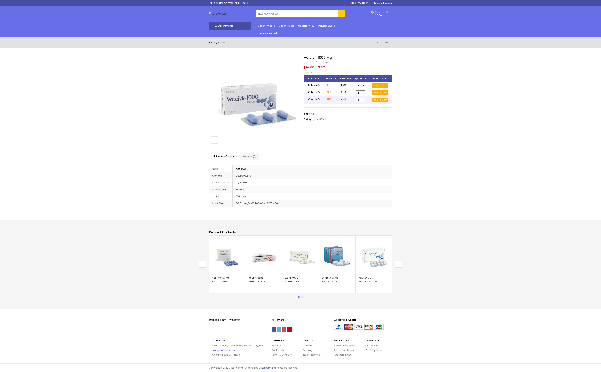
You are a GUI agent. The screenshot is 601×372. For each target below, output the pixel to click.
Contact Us (278, 350)
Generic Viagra (266, 25)
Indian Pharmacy (312, 354)
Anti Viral (223, 42)
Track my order (359, 2)
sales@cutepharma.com (225, 350)
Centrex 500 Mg (220, 277)
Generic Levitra (326, 25)
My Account (372, 345)
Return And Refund (344, 350)
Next (387, 42)
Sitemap (307, 345)
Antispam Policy (343, 354)
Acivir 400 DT (292, 277)
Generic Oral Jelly (268, 33)
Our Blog (307, 350)
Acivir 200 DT (366, 277)
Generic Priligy (306, 25)
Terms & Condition (282, 354)
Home (212, 42)
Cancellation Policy (344, 345)
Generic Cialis (286, 25)
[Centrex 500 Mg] (227, 256)
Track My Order (373, 350)
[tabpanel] (227, 264)
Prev (378, 42)
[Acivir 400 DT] (300, 256)
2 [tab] (302, 297)
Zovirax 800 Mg (330, 277)
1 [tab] (299, 297)
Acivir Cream (256, 277)
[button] (380, 13)
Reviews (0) (249, 156)
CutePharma (266, 367)
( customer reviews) (326, 62)
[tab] (224, 156)
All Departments (224, 25)
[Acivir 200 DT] (373, 256)
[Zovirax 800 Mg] (337, 256)
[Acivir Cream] (264, 256)
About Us (276, 345)
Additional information (225, 156)
